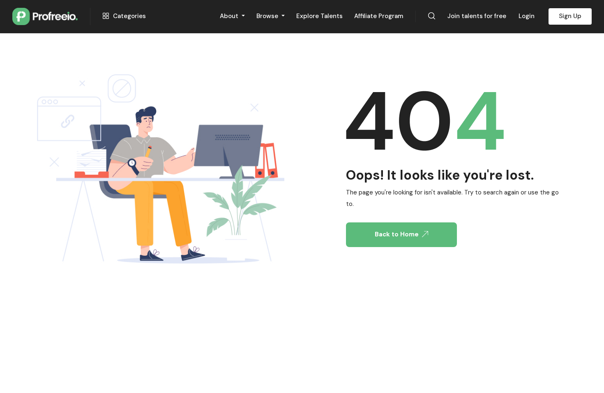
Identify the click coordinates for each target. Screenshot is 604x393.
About (230, 16)
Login (527, 16)
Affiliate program (378, 16)
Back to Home (397, 234)
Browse (268, 16)
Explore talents (319, 16)
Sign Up (570, 16)
